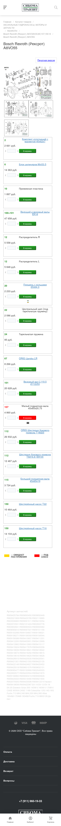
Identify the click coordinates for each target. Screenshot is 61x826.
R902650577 (13, 673)
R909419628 (38, 655)
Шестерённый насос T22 (33, 504)
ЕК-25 (9, 687)
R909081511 (25, 620)
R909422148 (13, 664)
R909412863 (25, 644)
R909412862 (13, 644)
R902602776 (38, 623)
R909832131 (38, 667)
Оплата (7, 751)
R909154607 (25, 632)
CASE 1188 (24, 690)
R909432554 (25, 673)
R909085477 (13, 670)
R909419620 (25, 655)
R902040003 (38, 670)
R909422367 (25, 684)
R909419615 (38, 652)
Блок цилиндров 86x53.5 (32, 164)
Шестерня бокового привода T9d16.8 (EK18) (35, 455)
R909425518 (13, 667)
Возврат (8, 771)
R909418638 (13, 684)
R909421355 (25, 661)
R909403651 (25, 641)
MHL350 (29, 693)
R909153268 (13, 632)
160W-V (42, 687)
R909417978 (25, 647)
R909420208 (38, 647)
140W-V (34, 687)
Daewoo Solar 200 (21, 687)
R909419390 (25, 678)
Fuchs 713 (11, 693)
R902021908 (13, 618)
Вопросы (8, 780)
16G (52, 690)
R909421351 (13, 661)
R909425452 (38, 664)
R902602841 (13, 626)
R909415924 (13, 647)
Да (49, 696)
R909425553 (13, 678)
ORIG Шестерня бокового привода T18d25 (35, 431)
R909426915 (13, 658)
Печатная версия (46, 60)
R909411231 (38, 638)
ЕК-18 (47, 684)
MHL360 (38, 693)
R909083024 (25, 626)
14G (47, 690)
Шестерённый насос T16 (33, 528)
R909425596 (25, 681)
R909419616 (13, 655)
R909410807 (25, 638)
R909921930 (38, 678)
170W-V (50, 687)
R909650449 (38, 615)
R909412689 (38, 641)
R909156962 (13, 675)
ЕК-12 (41, 684)
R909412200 (13, 641)
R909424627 (25, 664)
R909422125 (38, 661)
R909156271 (13, 635)
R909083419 (25, 675)
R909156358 (25, 635)
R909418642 (38, 649)
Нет (9, 698)
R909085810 (13, 629)
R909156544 (38, 635)
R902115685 (38, 618)
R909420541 (38, 658)
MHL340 (21, 693)
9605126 (43, 696)
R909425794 (13, 615)
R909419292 (25, 652)
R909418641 (25, 649)
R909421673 (38, 673)
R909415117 (38, 644)
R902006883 (13, 620)
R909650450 (25, 615)
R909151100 (38, 629)
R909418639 (13, 649)
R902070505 (13, 681)
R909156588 (13, 638)
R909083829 (38, 675)
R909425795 (25, 618)
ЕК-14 (35, 684)
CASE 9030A (13, 690)
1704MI (17, 696)
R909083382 (38, 626)
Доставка (9, 761)
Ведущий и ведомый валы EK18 (35, 213)
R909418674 (13, 652)
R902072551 (13, 623)
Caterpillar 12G (38, 690)
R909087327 (25, 629)
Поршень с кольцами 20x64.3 (35, 285)
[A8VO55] (15, 108)
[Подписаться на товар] (28, 423)
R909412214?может (42, 681)
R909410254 (38, 620)
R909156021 (38, 632)
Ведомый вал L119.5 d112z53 (35, 382)
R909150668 (25, 670)
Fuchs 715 (34, 696)
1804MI (25, 696)
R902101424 (25, 623)
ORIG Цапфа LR (28, 358)
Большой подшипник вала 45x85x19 (35, 479)
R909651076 (25, 667)
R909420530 (25, 658)
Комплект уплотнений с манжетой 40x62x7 (35, 140)
